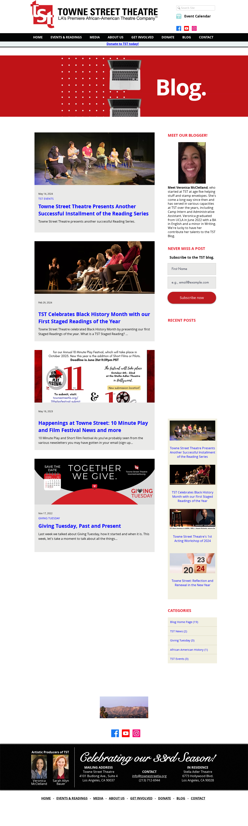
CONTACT (198, 798)
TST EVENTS (46, 198)
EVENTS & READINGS (72, 798)
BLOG (181, 798)
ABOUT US (117, 798)
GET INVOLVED (141, 798)
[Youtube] (186, 28)
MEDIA (98, 798)
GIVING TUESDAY (49, 518)
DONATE (164, 798)
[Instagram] (194, 28)
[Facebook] (178, 28)
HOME (46, 798)
